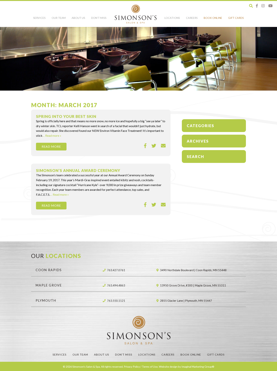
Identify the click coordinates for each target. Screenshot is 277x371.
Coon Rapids (49, 270)
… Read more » (51, 135)
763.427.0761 (116, 270)
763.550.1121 (116, 300)
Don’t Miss (98, 17)
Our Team (59, 17)
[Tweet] (154, 145)
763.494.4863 (116, 285)
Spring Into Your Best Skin (66, 116)
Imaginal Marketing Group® (197, 366)
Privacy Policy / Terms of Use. (141, 366)
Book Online (213, 17)
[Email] (163, 145)
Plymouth (46, 300)
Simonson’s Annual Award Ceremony (78, 170)
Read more (51, 146)
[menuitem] (39, 20)
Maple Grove (49, 285)
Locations (172, 17)
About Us (78, 17)
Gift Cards (236, 17)
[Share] (145, 145)
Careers (192, 17)
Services (39, 17)
